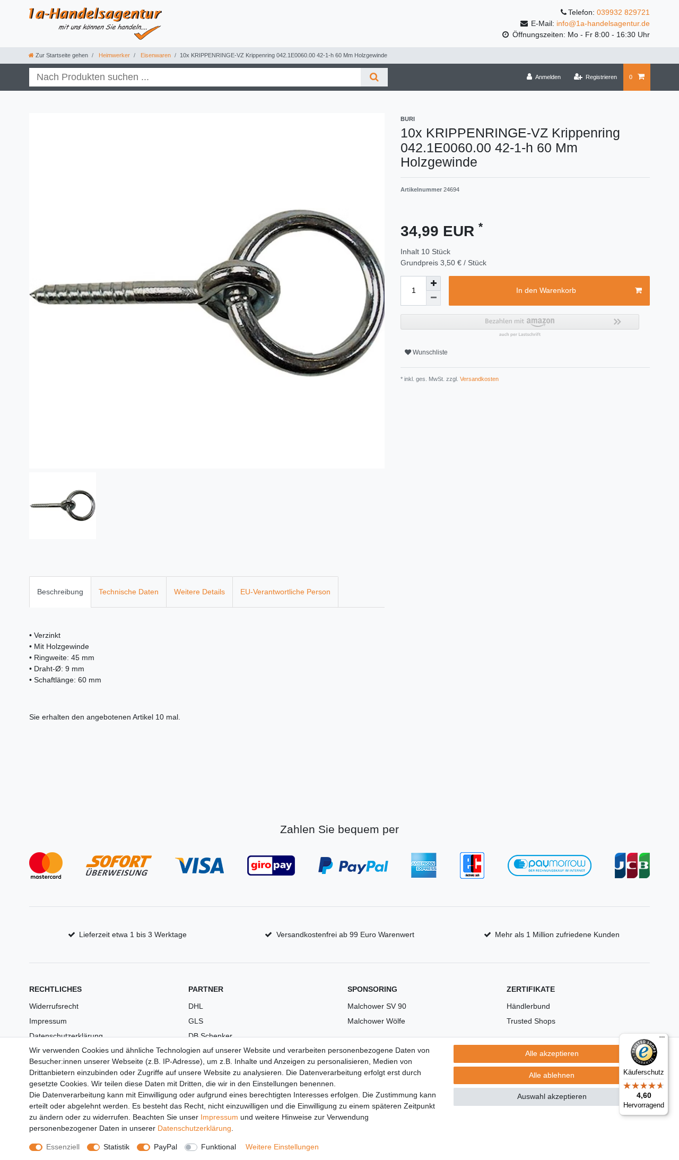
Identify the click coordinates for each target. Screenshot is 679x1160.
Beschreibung (60, 591)
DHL (195, 1006)
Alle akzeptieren (552, 1053)
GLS (195, 1021)
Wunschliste (429, 352)
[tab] (60, 592)
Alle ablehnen (551, 1075)
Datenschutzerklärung (66, 1036)
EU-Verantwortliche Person (285, 591)
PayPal (165, 1146)
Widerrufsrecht (54, 1006)
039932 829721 (623, 12)
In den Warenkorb (546, 290)
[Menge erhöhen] (433, 283)
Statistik (116, 1146)
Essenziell (63, 1146)
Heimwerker (113, 55)
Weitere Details (199, 591)
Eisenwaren (155, 55)
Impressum (48, 1021)
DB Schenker (210, 1036)
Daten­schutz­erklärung (194, 1128)
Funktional (218, 1146)
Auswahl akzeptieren (552, 1096)
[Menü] (662, 1039)
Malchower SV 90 (376, 1006)
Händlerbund (528, 1006)
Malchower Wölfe (376, 1021)
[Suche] (374, 77)
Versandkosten (478, 379)
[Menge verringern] (433, 298)
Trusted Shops (531, 1021)
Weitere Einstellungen (282, 1146)
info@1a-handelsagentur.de (603, 23)
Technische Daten (129, 591)
